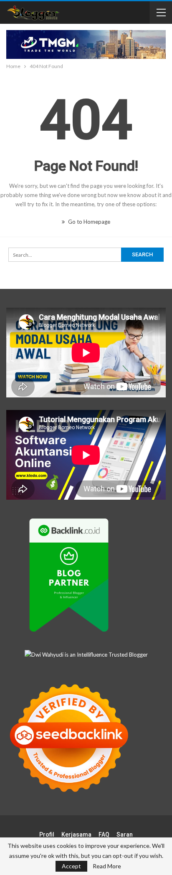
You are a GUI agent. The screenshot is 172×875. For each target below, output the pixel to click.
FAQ (104, 834)
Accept (71, 866)
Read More (107, 866)
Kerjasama (76, 834)
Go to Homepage (88, 221)
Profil (46, 834)
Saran (124, 834)
